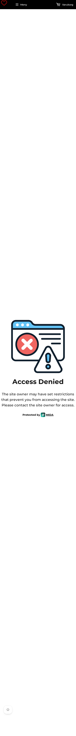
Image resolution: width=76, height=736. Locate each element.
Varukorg (67, 4)
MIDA (49, 414)
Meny (23, 4)
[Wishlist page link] (4, 3)
